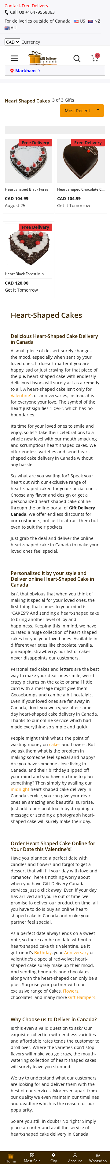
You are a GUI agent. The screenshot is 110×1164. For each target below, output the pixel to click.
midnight (20, 789)
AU (12, 28)
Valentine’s (22, 395)
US (82, 21)
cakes (55, 744)
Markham (25, 71)
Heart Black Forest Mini (25, 273)
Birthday (43, 952)
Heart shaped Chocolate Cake (81, 189)
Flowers (71, 991)
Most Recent (77, 110)
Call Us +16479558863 (32, 12)
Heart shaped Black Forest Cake (29, 189)
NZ (96, 21)
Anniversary (76, 952)
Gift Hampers (81, 997)
